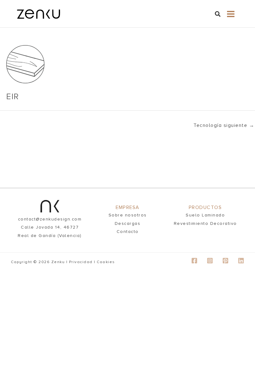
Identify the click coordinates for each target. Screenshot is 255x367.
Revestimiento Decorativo (205, 223)
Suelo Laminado (205, 215)
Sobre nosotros (128, 215)
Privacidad (81, 262)
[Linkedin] (241, 261)
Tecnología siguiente (223, 125)
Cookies (106, 262)
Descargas (128, 223)
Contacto (128, 231)
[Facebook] (194, 261)
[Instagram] (210, 261)
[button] (218, 15)
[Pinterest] (225, 261)
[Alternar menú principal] (230, 14)
